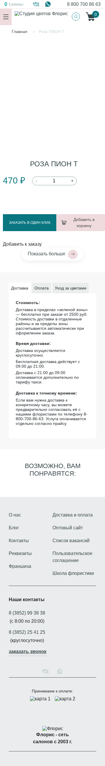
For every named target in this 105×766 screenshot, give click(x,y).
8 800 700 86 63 (84, 4)
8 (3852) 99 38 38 (27, 612)
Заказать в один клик (29, 223)
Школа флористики (73, 573)
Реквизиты (20, 553)
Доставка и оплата (72, 514)
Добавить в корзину (84, 222)
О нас (15, 514)
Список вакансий (71, 540)
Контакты (19, 540)
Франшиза (20, 566)
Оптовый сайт (67, 527)
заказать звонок (27, 651)
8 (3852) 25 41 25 (27, 632)
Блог (14, 527)
